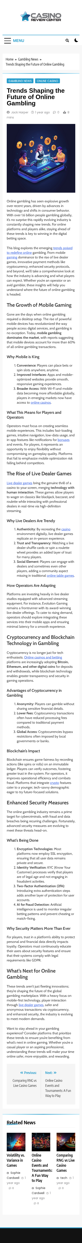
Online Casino (47, 81)
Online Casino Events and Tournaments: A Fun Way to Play (42, 1168)
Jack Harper (19, 112)
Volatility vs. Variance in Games (16, 1160)
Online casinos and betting (43, 657)
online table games (60, 576)
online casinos (41, 402)
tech (63, 1178)
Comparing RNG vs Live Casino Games (66, 1163)
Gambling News (20, 81)
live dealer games (31, 1005)
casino (65, 529)
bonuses (64, 440)
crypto (54, 783)
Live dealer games (19, 483)
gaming (12, 257)
